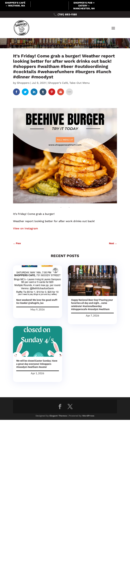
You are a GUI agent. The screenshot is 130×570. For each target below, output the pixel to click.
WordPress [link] (88, 415)
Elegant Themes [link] (58, 415)
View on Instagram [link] (25, 228)
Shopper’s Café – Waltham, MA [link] (15, 4)
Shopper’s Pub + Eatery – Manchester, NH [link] (84, 5)
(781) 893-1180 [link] (67, 14)
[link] (16, 91)
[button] (113, 28)
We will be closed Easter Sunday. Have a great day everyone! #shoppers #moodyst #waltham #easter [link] (36, 363)
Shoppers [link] (23, 82)
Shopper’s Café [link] (58, 82)
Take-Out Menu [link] (79, 82)
